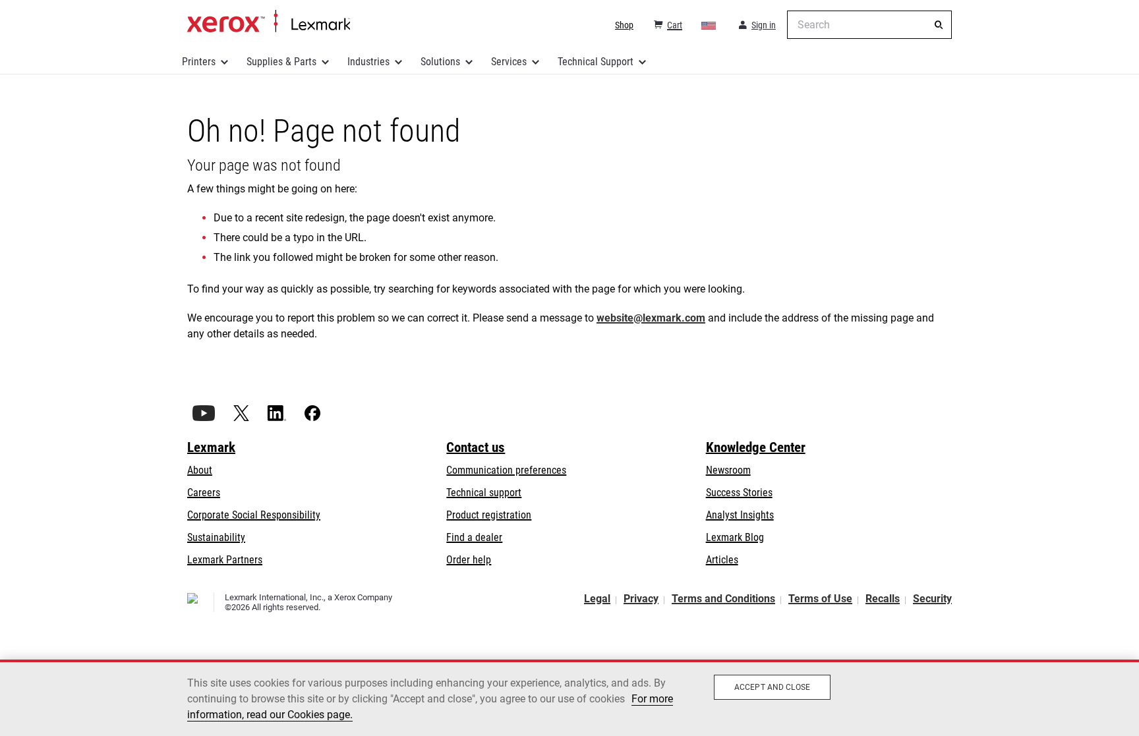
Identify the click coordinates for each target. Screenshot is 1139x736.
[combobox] (869, 25)
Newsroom (728, 470)
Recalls (882, 598)
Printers (199, 61)
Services (509, 61)
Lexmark (211, 447)
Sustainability (216, 537)
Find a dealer (474, 537)
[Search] (938, 25)
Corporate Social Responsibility (253, 515)
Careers (203, 492)
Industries (368, 61)
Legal (597, 598)
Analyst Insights (740, 515)
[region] (569, 698)
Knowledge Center (755, 447)
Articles (722, 559)
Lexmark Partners (224, 559)
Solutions (440, 61)
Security (932, 598)
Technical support (483, 492)
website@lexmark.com (651, 318)
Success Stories (739, 492)
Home (268, 22)
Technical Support (595, 61)
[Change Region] (709, 25)
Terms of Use (820, 598)
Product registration (488, 515)
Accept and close (772, 687)
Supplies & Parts (281, 61)
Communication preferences (506, 470)
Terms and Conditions (723, 598)
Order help (468, 559)
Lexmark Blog (735, 537)
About (199, 470)
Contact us (475, 447)
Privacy (641, 598)
